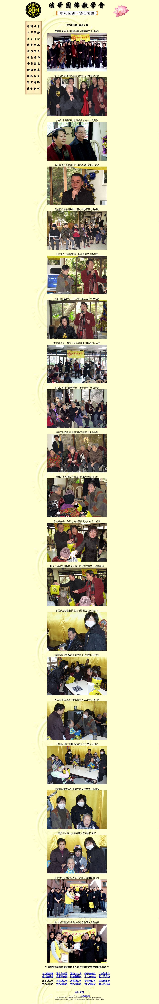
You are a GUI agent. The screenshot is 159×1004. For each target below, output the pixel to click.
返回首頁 (79, 992)
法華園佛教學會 (85, 996)
